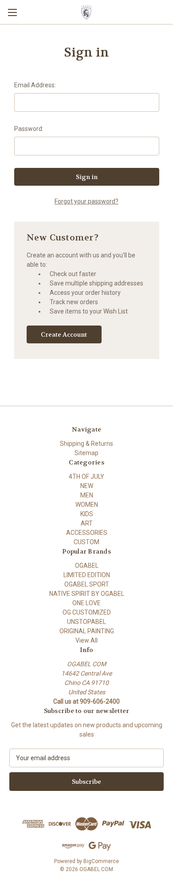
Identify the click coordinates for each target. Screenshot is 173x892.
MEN (86, 495)
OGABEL (86, 565)
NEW (86, 485)
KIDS (86, 513)
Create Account (64, 334)
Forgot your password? (86, 201)
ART (87, 523)
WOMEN (86, 504)
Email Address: (35, 85)
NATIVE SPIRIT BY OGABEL (86, 593)
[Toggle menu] (12, 12)
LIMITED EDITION (86, 574)
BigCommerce (101, 861)
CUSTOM (86, 542)
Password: (28, 128)
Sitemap (86, 452)
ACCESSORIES (86, 532)
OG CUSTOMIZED (87, 612)
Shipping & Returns (86, 443)
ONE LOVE (86, 603)
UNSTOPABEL (86, 621)
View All (86, 640)
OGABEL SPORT (86, 584)
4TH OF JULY (86, 476)
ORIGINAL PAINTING (86, 631)
